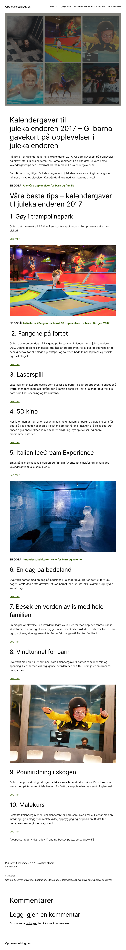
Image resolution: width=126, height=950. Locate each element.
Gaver (19, 879)
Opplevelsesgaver (102, 879)
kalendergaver (69, 879)
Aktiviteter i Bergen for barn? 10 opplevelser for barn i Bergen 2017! (66, 323)
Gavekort (10, 879)
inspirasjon (40, 879)
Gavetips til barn (45, 863)
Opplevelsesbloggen (18, 6)
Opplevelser (84, 879)
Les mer (15, 238)
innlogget (31, 923)
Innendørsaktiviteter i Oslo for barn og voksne (52, 559)
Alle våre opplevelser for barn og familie (48, 185)
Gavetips (28, 879)
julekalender (53, 879)
